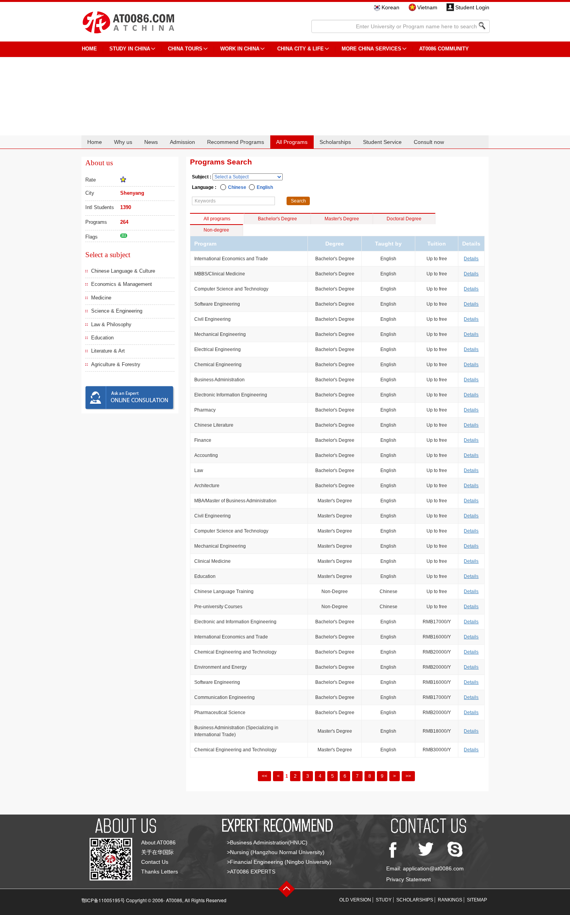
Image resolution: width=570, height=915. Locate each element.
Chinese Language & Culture (123, 271)
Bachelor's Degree (277, 218)
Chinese (237, 187)
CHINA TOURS (185, 49)
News (151, 142)
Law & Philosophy (111, 324)
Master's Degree (342, 218)
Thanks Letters (159, 871)
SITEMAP (477, 900)
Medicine (101, 298)
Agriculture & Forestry (115, 364)
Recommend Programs (235, 142)
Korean (390, 7)
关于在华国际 (157, 852)
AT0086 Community (444, 49)
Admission (182, 142)
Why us (123, 142)
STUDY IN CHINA (129, 49)
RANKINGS (450, 900)
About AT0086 (158, 842)
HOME (89, 49)
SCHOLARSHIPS (414, 900)
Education (102, 338)
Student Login (472, 7)
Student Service (382, 142)
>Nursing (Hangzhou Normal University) (276, 852)
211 (123, 235)
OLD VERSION (355, 900)
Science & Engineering (116, 311)
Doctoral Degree (404, 218)
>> (408, 776)
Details (471, 258)
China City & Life (300, 49)
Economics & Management (121, 284)
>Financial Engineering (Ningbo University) (279, 862)
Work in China (239, 49)
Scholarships (335, 142)
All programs (217, 218)
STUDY (384, 900)
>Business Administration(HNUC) (267, 842)
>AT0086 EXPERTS (251, 871)
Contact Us (154, 862)
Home (94, 142)
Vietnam (427, 7)
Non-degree (216, 230)
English (265, 187)
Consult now (429, 142)
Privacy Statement (408, 879)
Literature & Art (108, 351)
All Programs (291, 142)
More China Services (371, 49)
